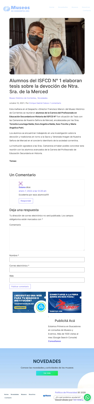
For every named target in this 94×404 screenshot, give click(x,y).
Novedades (63, 7)
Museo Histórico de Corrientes (22, 98)
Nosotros (86, 7)
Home (51, 7)
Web (11, 276)
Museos (75, 7)
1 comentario (55, 103)
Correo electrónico (19, 266)
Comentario (15, 225)
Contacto (87, 10)
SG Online (78, 399)
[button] (87, 397)
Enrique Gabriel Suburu (39, 103)
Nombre (14, 255)
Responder (26, 201)
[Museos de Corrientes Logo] (47, 396)
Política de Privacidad (66, 392)
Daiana (22, 187)
